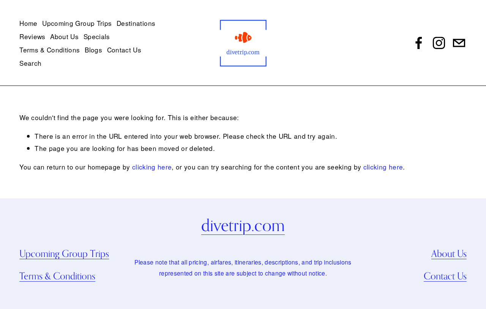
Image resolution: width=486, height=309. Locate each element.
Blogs (93, 49)
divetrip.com (243, 225)
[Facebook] (418, 43)
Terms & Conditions (49, 49)
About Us (64, 36)
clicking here (152, 166)
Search (30, 63)
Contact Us (124, 49)
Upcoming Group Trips (77, 23)
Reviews (32, 36)
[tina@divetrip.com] (459, 43)
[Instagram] (439, 43)
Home (28, 23)
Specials (97, 36)
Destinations (136, 23)
